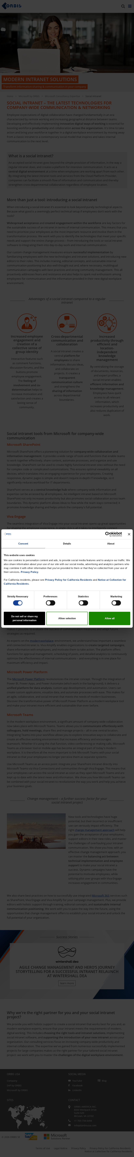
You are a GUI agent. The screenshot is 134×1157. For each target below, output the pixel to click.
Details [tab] (67, 543)
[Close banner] (129, 534)
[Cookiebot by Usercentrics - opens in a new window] (107, 534)
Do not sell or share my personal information (24, 618)
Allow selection (67, 618)
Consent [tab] (23, 543)
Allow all (110, 618)
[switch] (50, 603)
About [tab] (110, 543)
